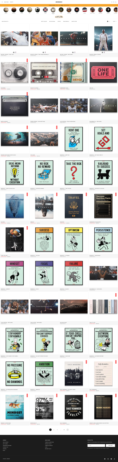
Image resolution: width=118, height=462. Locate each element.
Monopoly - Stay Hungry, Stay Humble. (9, 356)
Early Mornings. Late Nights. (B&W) (67, 389)
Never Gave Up (33, 423)
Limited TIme (74, 21)
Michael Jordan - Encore (95, 54)
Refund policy (48, 448)
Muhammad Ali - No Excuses (96, 289)
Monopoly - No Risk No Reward (37, 188)
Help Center (5, 442)
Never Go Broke (4, 121)
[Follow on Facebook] (104, 459)
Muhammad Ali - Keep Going (95, 121)
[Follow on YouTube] (111, 459)
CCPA (46, 447)
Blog (4, 450)
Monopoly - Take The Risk (65, 188)
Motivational (52, 21)
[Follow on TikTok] (114, 459)
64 (64, 429)
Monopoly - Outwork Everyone (96, 356)
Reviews (4, 448)
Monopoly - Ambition (35, 389)
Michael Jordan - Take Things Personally (39, 54)
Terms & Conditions (49, 442)
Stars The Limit (4, 255)
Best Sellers (44, 21)
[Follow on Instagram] (108, 459)
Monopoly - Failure (64, 289)
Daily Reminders (93, 389)
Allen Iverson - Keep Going (7, 322)
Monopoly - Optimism (64, 255)
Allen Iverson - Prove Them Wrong (67, 121)
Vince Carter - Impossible (36, 322)
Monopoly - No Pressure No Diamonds (9, 389)
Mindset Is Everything (6, 423)
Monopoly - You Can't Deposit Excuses (39, 356)
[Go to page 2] (67, 429)
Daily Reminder (63, 423)
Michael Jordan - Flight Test (7, 54)
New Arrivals (66, 21)
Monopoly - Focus (34, 289)
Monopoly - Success (35, 255)
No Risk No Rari (63, 322)
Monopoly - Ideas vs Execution (8, 188)
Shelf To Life (92, 322)
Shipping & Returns (7, 445)
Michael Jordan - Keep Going (66, 54)
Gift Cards (5, 443)
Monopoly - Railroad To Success (97, 188)
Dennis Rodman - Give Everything (37, 121)
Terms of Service (49, 445)
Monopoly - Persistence (95, 255)
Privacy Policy (48, 443)
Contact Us (5, 447)
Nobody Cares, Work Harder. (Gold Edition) (99, 423)
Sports (59, 21)
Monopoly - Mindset (5, 289)
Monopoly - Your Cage (65, 356)
